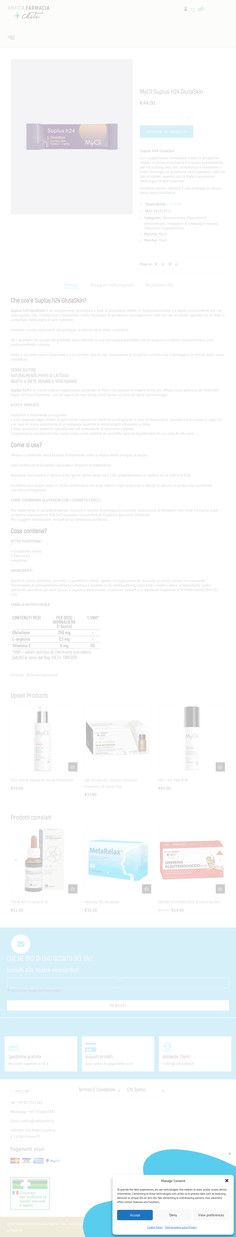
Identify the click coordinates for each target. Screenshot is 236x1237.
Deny (173, 1215)
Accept (135, 1215)
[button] (226, 1180)
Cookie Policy (155, 1227)
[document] (118, 618)
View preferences (211, 1215)
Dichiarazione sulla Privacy (181, 1227)
